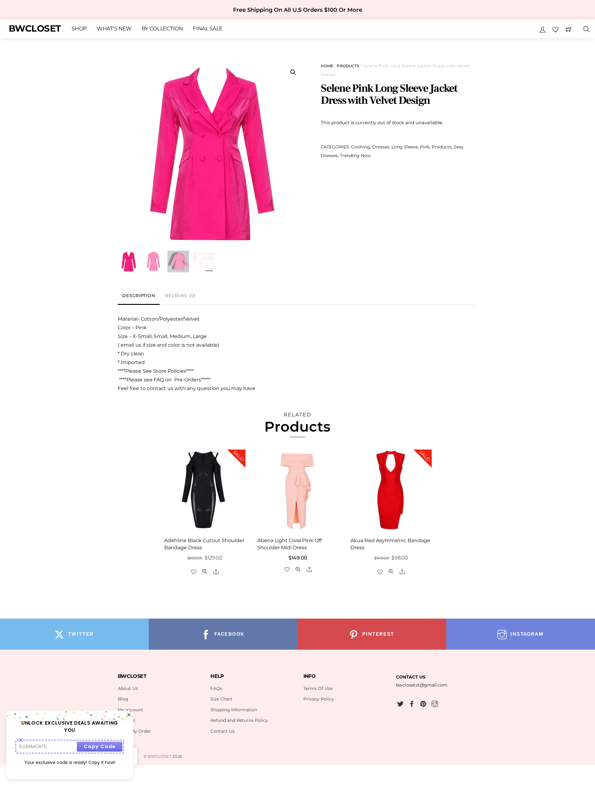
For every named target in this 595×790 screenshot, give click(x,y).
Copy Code (100, 746)
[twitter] (400, 703)
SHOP (79, 29)
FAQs (216, 688)
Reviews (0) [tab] (180, 295)
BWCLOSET (159, 756)
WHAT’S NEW (114, 29)
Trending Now (355, 155)
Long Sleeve (404, 147)
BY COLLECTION (162, 29)
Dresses (380, 147)
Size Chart (221, 699)
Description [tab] (138, 295)
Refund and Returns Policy (239, 720)
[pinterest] (423, 703)
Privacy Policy (318, 699)
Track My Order (134, 731)
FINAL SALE (208, 29)
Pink (425, 147)
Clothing (360, 147)
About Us (128, 688)
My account (130, 710)
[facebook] (412, 703)
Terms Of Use (318, 688)
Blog (123, 699)
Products (348, 66)
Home (327, 66)
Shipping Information (233, 710)
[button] (293, 72)
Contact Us (222, 731)
